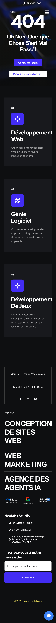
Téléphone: (19, 386)
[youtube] (36, 398)
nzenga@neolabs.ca (33, 373)
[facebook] (21, 398)
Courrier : (16, 373)
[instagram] (28, 398)
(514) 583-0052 (34, 386)
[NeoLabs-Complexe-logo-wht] (12, 12)
